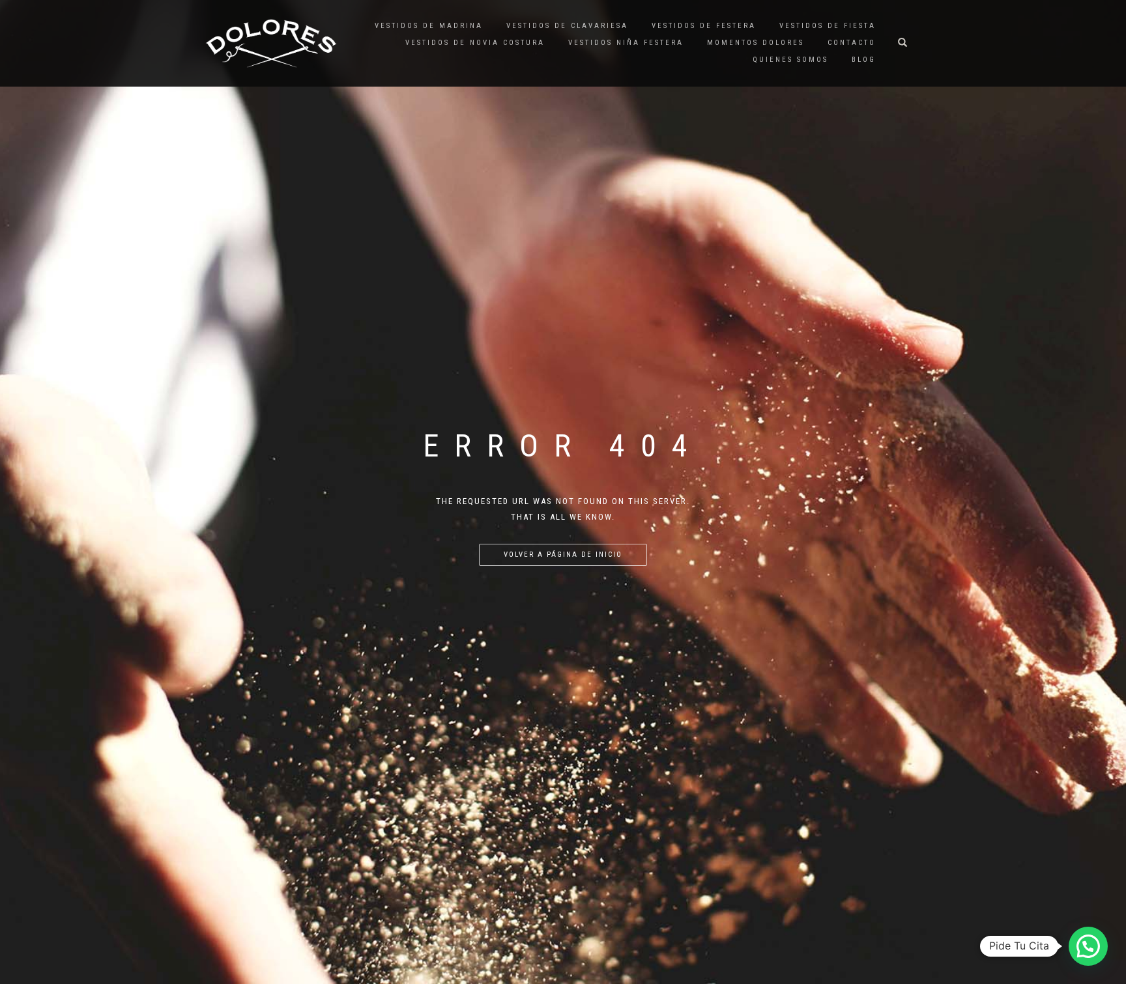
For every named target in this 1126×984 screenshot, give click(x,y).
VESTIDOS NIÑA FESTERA (626, 42)
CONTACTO (852, 42)
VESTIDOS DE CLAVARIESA (567, 25)
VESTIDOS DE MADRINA (429, 25)
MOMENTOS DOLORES (755, 42)
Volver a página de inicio (563, 554)
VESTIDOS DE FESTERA (704, 25)
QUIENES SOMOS (790, 59)
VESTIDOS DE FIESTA (827, 25)
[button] (1088, 946)
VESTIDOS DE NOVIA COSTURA (475, 42)
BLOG (864, 59)
